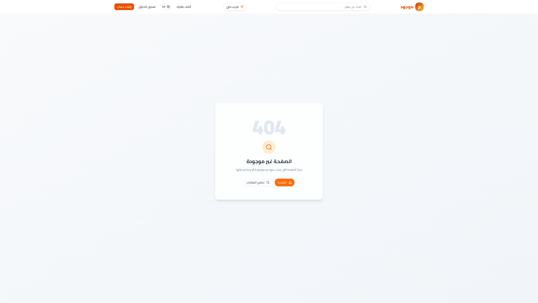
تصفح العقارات (255, 182)
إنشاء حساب (124, 6)
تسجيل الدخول (147, 6)
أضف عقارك (184, 6)
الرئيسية (282, 182)
